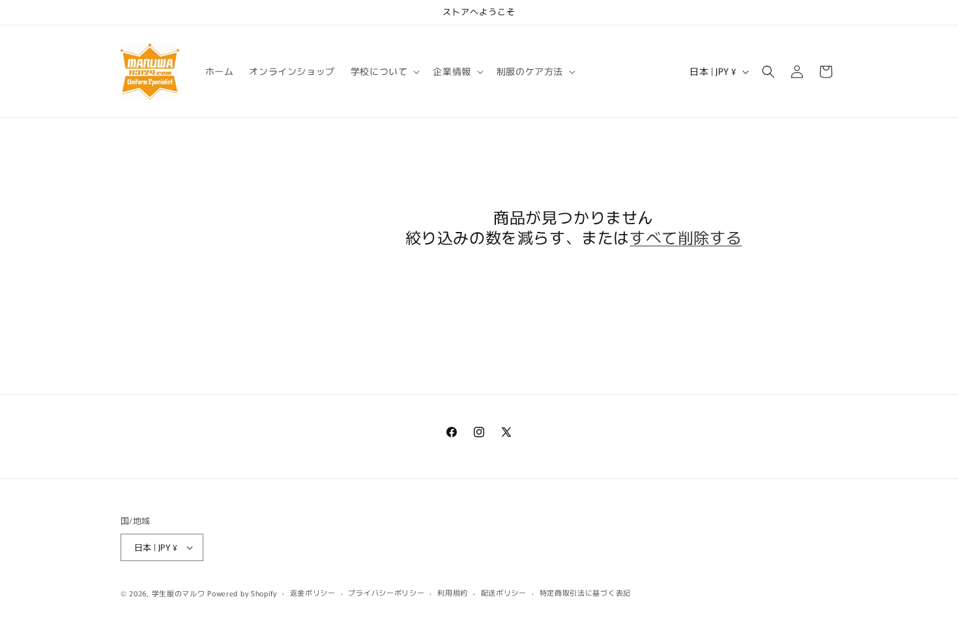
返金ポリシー (313, 592)
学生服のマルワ (178, 593)
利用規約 (452, 592)
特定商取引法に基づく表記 (585, 592)
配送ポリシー (504, 592)
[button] (384, 71)
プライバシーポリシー (386, 592)
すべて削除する (686, 237)
